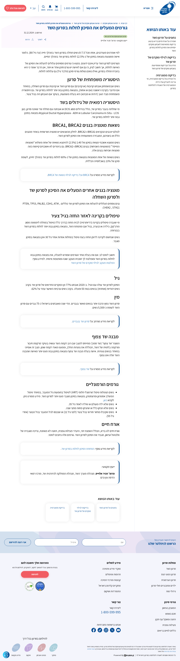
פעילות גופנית (169, 625)
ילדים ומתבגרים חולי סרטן (163, 585)
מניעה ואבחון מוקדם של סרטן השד (87, 23)
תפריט (146, 8)
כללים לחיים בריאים (166, 630)
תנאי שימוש (91, 649)
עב (34, 8)
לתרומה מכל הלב (17, 8)
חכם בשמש (170, 613)
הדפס (27, 39)
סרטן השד (171, 568)
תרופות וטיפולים (113, 574)
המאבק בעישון (169, 608)
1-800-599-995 (72, 8)
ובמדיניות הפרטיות (170, 651)
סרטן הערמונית (168, 580)
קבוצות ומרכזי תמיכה (111, 580)
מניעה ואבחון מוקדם (110, 23)
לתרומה (34, 574)
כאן (105, 400)
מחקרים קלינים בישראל (110, 585)
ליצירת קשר (92, 8)
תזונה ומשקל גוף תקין (165, 619)
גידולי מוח (171, 591)
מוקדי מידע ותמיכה (111, 568)
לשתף (40, 39)
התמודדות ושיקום (112, 591)
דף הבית (124, 23)
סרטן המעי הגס (168, 574)
